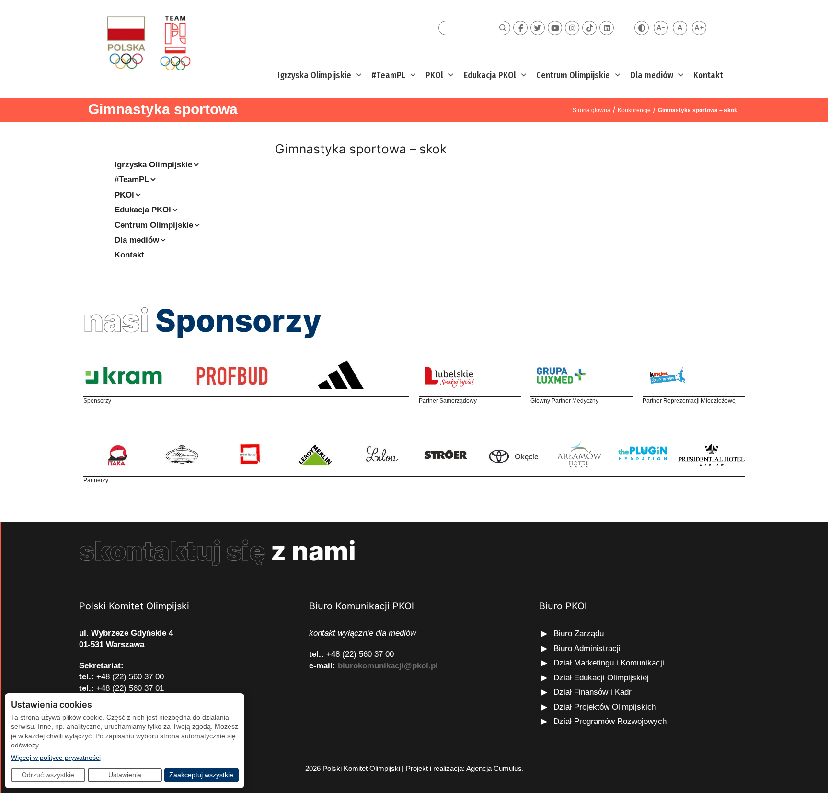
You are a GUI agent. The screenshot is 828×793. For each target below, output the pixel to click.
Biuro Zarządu (578, 633)
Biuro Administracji (587, 648)
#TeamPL (388, 75)
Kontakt (708, 75)
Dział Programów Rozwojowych (610, 721)
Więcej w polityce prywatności (56, 757)
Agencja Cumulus (494, 768)
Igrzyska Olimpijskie (314, 75)
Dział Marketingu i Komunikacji (608, 662)
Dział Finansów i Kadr (593, 692)
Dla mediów (652, 75)
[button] (357, 75)
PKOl (434, 75)
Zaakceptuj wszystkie (201, 775)
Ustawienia (124, 775)
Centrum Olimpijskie (573, 75)
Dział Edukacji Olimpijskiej (601, 677)
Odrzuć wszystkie (48, 775)
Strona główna (591, 110)
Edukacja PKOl (490, 75)
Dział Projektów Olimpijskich (604, 706)
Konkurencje (634, 110)
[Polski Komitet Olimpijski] (147, 42)
